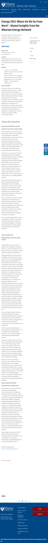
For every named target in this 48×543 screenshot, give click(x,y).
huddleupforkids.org (7, 365)
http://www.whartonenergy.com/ (10, 449)
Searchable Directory (7, 12)
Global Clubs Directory (23, 525)
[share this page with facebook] (46, 145)
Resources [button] (26, 9)
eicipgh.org (18, 361)
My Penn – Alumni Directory (22, 511)
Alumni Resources (22, 507)
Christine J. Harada (8, 70)
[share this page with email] (46, 150)
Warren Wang (15, 79)
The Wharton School (7, 539)
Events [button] (13, 9)
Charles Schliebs (8, 75)
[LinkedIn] (46, 16)
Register (45, 2)
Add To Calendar (33, 43)
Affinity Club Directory (23, 528)
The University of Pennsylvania (17, 539)
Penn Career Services (22, 519)
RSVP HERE (5, 47)
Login (41, 2)
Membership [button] (4, 9)
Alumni (25, 539)
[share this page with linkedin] (46, 153)
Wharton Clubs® (21, 522)
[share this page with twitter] (46, 148)
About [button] (43, 9)
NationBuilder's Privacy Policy (23, 532)
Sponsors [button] (35, 9)
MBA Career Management (21, 516)
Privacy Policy (29, 539)
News (19, 9)
